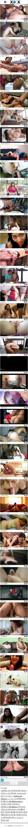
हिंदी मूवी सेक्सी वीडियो (9, 812)
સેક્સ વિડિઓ (18, 818)
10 (25, 780)
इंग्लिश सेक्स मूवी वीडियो (15, 809)
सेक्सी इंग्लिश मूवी (8, 804)
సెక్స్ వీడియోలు (13, 807)
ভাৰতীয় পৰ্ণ (6, 791)
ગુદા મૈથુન (11, 799)
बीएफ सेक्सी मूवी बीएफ (14, 815)
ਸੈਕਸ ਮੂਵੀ (5, 820)
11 (11, 783)
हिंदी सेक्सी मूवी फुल (19, 791)
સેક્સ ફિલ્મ (9, 796)
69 (14, 783)
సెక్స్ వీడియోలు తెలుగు (15, 801)
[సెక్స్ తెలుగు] (15, 2)
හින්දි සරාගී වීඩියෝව (9, 793)
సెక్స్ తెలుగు (10, 825)
